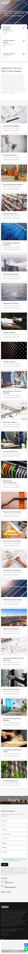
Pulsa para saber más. (10, 948)
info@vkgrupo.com (5, 934)
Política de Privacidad (19, 859)
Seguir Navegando (14, 951)
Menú (2, 939)
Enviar (4, 864)
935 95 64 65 (4, 932)
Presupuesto (14, 807)
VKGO (8, 867)
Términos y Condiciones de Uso (11, 861)
